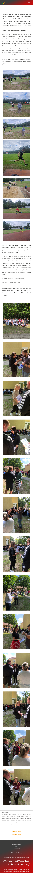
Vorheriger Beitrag (16, 831)
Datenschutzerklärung (16, 852)
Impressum (16, 850)
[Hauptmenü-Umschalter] (29, 3)
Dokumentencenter (16, 844)
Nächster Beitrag (16, 834)
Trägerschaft (16, 848)
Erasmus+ (16, 846)
